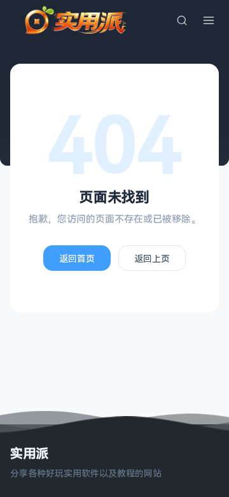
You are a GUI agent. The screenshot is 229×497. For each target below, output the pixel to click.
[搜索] (181, 20)
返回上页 (152, 258)
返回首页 (77, 258)
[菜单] (208, 20)
